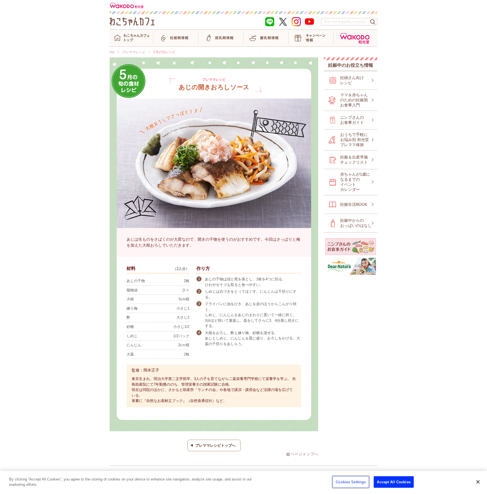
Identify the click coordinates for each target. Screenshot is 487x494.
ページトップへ (304, 454)
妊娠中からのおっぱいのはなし (356, 223)
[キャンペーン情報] (311, 38)
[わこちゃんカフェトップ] (131, 38)
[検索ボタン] (372, 22)
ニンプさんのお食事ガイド (352, 120)
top (112, 52)
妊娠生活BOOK (353, 204)
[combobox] (349, 21)
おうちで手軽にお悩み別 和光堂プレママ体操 (354, 139)
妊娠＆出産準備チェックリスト (354, 159)
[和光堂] (355, 38)
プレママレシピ (134, 52)
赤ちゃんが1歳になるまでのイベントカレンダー (355, 182)
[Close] (478, 482)
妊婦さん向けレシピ (352, 80)
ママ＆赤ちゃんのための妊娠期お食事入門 (354, 100)
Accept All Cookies (393, 482)
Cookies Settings (351, 482)
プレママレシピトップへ (215, 445)
